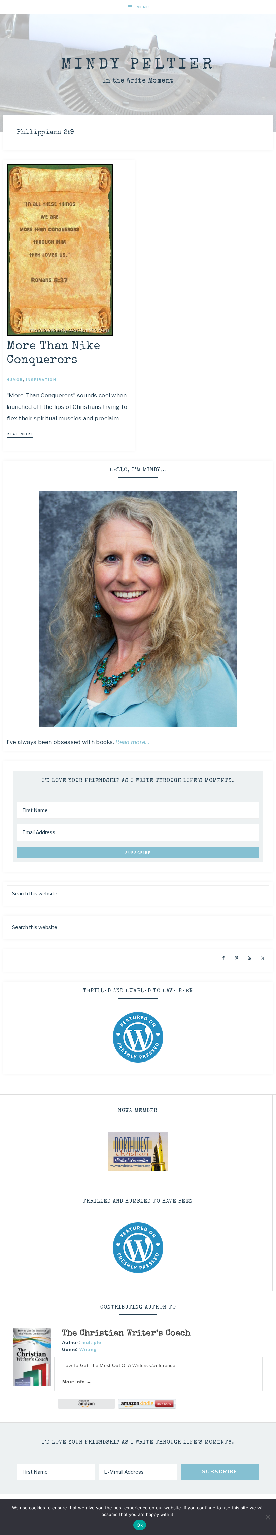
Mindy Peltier (138, 65)
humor (15, 380)
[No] (267, 1517)
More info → (76, 1381)
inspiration (41, 380)
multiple (91, 1342)
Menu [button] (143, 7)
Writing (88, 1349)
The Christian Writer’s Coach (126, 1333)
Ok (140, 1525)
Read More (20, 434)
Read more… (132, 742)
